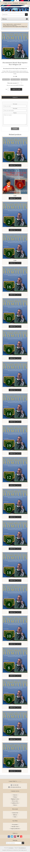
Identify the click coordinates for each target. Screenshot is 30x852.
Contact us (15, 794)
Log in (10, 3)
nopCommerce (11, 847)
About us (15, 805)
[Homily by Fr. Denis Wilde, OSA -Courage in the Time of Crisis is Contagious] (15, 279)
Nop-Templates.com (22, 847)
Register (5, 3)
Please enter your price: (12, 83)
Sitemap (15, 796)
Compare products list (15, 828)
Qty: (6, 89)
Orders (15, 816)
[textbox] (13, 14)
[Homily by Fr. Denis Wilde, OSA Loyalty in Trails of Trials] (15, 564)
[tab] (15, 97)
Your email (15, 108)
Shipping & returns (15, 798)
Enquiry (15, 112)
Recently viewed (15, 826)
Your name (15, 104)
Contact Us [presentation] (15, 97)
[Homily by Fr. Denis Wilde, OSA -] (15, 437)
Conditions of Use (15, 803)
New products (15, 824)
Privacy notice (15, 801)
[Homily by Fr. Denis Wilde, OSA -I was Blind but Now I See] (15, 469)
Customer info (15, 812)
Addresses (15, 814)
